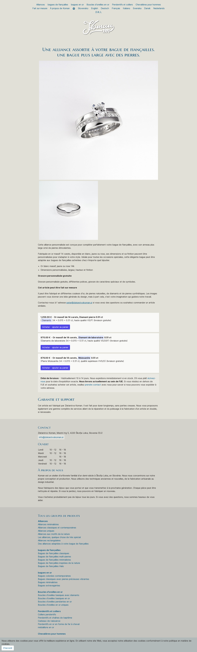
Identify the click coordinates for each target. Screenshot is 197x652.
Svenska (137, 8)
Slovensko (83, 8)
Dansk (147, 8)
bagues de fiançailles (58, 4)
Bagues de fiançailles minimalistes (54, 559)
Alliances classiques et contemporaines (57, 527)
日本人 (98, 12)
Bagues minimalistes (47, 582)
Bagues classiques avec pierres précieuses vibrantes (63, 579)
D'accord (7, 648)
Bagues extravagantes (49, 585)
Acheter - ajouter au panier (55, 327)
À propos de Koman (60, 8)
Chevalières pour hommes (148, 4)
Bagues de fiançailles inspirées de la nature (59, 563)
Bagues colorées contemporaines (54, 576)
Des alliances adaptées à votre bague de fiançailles (63, 543)
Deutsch (105, 8)
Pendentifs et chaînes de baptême (55, 617)
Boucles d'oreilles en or (98, 4)
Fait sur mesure (39, 8)
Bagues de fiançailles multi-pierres (54, 556)
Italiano (126, 8)
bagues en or (77, 4)
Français (116, 8)
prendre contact (93, 384)
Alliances (40, 4)
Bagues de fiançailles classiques (53, 553)
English (94, 8)
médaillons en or (46, 627)
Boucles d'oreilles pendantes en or (55, 601)
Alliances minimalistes (48, 524)
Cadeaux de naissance (49, 621)
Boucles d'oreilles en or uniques (53, 604)
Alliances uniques (46, 530)
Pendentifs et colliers (122, 4)
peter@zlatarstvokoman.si (79, 302)
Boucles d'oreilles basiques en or (54, 598)
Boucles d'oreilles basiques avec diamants (58, 595)
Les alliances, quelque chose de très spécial (59, 537)
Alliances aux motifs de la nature (54, 534)
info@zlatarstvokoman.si (51, 437)
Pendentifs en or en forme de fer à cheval (58, 624)
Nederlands (159, 8)
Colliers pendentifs (47, 614)
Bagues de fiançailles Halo (51, 566)
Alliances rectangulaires (49, 540)
